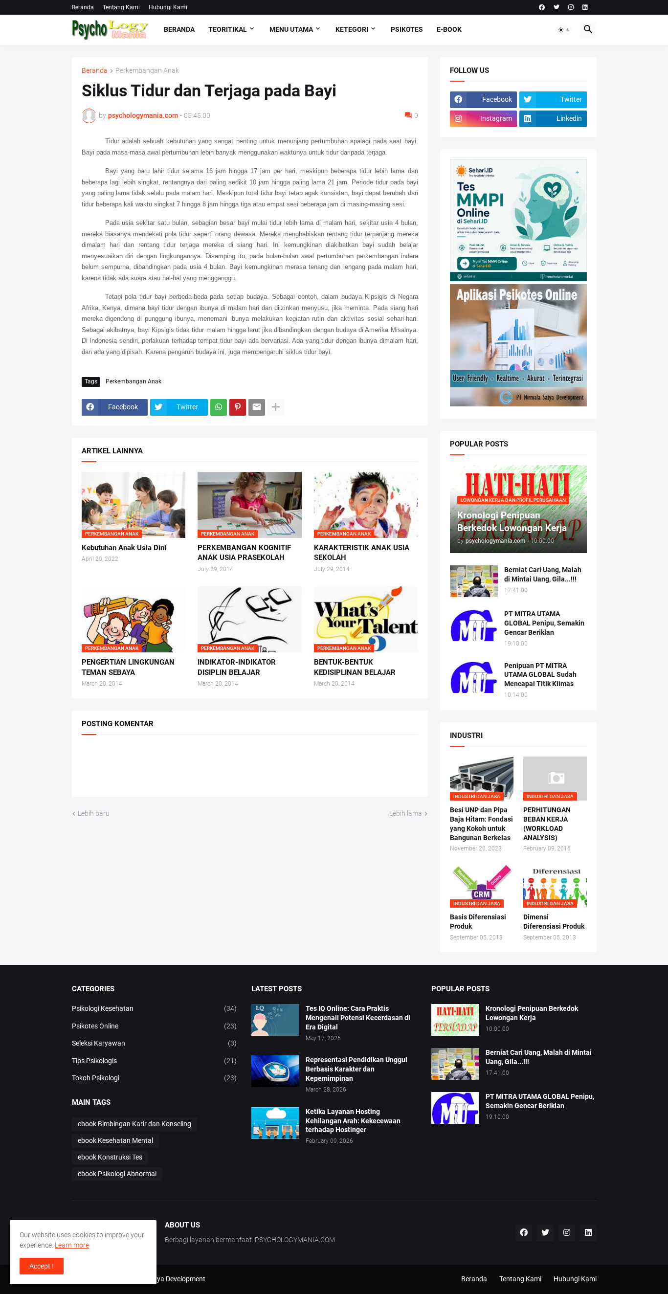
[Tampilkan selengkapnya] (275, 407)
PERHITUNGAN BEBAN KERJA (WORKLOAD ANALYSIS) (547, 824)
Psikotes (407, 29)
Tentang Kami (121, 7)
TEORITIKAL (227, 29)
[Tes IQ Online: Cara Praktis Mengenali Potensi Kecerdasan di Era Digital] (275, 1020)
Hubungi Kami (168, 7)
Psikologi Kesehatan (154, 1008)
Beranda (83, 7)
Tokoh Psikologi (154, 1078)
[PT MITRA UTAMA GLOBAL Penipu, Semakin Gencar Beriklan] (474, 625)
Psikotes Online (154, 1026)
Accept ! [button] (41, 1266)
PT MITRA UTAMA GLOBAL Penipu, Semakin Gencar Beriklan (544, 623)
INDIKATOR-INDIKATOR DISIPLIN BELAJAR (237, 667)
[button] (564, 30)
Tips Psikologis (154, 1061)
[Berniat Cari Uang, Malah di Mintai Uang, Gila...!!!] (474, 581)
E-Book (449, 29)
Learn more (72, 1245)
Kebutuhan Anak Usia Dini (124, 547)
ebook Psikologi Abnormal (117, 1174)
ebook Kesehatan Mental (115, 1140)
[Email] (256, 407)
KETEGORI (351, 29)
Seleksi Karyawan (154, 1043)
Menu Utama (291, 29)
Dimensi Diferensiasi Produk (553, 921)
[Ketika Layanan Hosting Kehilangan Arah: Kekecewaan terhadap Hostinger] (275, 1123)
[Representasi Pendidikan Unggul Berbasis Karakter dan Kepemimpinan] (275, 1071)
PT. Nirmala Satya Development (157, 1279)
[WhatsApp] (218, 407)
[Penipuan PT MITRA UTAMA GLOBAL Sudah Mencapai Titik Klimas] (474, 677)
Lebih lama (405, 813)
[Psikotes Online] (518, 279)
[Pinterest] (237, 407)
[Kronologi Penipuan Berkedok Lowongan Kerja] (455, 1020)
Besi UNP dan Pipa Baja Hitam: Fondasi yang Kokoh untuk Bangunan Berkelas (481, 824)
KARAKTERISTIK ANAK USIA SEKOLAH (361, 552)
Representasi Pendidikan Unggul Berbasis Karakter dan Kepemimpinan (356, 1069)
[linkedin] (585, 7)
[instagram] (571, 7)
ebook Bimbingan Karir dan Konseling (134, 1124)
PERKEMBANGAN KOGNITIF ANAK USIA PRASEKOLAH (244, 552)
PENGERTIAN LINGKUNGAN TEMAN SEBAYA (128, 667)
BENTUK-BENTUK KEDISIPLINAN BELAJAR (355, 667)
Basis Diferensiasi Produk (478, 921)
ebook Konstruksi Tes (110, 1157)
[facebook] (542, 7)
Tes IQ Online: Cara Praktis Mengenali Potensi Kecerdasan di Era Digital (358, 1017)
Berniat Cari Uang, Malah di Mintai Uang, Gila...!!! (542, 574)
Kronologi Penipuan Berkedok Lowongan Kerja (532, 1013)
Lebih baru (94, 813)
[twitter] (556, 7)
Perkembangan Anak (147, 70)
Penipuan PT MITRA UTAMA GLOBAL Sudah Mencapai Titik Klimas (540, 675)
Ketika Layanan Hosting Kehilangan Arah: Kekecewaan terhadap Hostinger (353, 1121)
